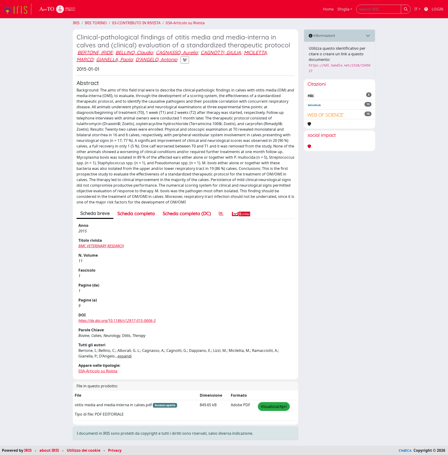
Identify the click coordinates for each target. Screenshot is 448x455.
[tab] (221, 213)
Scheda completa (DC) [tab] (187, 213)
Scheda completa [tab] (136, 213)
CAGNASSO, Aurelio (177, 52)
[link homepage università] (57, 9)
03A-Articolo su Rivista (185, 22)
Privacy (115, 450)
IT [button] (416, 9)
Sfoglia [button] (343, 9)
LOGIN (437, 9)
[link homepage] (17, 9)
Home (328, 9)
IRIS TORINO (96, 22)
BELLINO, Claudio (134, 52)
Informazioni (323, 35)
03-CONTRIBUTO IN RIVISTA (136, 22)
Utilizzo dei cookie (83, 450)
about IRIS (49, 450)
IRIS (76, 22)
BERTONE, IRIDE (94, 52)
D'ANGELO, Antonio (156, 59)
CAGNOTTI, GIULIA (221, 52)
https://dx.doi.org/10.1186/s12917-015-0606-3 (117, 320)
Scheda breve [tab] (95, 213)
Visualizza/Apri (274, 406)
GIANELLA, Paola (114, 59)
